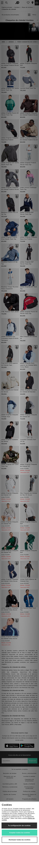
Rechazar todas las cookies (19, 840)
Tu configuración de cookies (19, 825)
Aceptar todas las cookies (19, 832)
